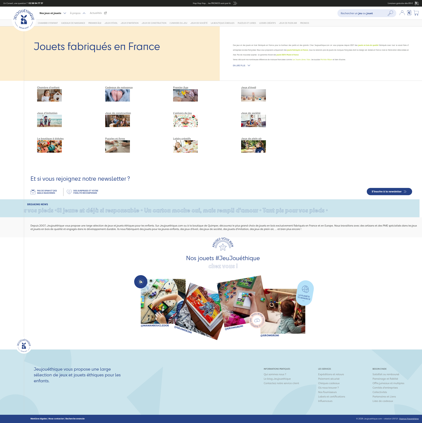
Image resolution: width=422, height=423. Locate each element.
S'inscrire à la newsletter (387, 191)
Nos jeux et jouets (50, 13)
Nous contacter (56, 419)
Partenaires (379, 396)
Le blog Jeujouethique (277, 378)
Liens (393, 396)
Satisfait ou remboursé (386, 374)
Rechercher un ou (357, 13)
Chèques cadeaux (329, 383)
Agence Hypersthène (409, 418)
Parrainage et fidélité (385, 378)
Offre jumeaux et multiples (388, 383)
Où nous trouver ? (328, 387)
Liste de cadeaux (383, 401)
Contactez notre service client (281, 383)
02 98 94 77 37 (35, 3)
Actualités (96, 13)
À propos (75, 13)
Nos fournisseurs (327, 392)
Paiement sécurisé (329, 378)
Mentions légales (38, 419)
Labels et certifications (331, 396)
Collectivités (380, 392)
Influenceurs (325, 401)
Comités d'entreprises (385, 387)
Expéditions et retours (331, 374)
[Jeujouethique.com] (24, 30)
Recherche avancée (75, 419)
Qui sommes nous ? (275, 374)
